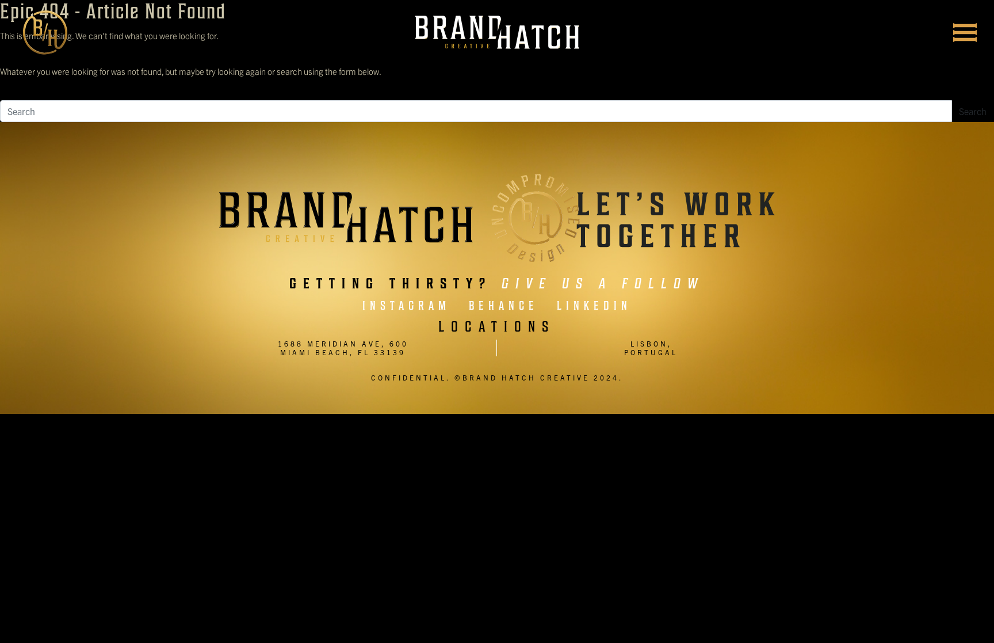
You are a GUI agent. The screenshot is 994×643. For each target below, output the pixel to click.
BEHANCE (503, 305)
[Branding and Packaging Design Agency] (497, 33)
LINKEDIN (594, 305)
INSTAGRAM (406, 305)
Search (973, 111)
